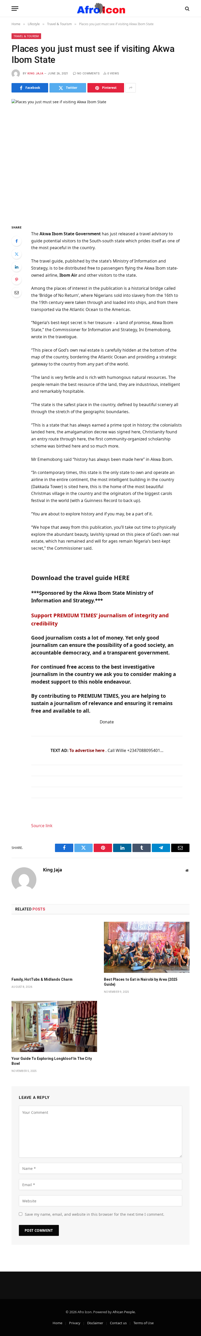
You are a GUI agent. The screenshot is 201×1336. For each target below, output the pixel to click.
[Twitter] (16, 254)
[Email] (16, 292)
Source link (41, 825)
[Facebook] (16, 241)
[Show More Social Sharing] (130, 87)
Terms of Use (143, 1323)
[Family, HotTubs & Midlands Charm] (54, 947)
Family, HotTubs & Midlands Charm (42, 979)
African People (124, 1312)
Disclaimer (95, 1323)
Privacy (74, 1323)
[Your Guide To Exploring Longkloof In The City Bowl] (54, 1026)
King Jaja (35, 73)
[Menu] (15, 8)
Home (57, 1323)
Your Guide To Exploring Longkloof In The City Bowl (52, 1061)
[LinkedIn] (16, 267)
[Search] (186, 8)
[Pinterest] (16, 280)
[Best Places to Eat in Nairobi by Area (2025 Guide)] (146, 947)
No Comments (88, 73)
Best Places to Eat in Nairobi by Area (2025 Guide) (140, 981)
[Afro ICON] (100, 8)
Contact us (118, 1323)
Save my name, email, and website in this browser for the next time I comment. (94, 1214)
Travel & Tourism (26, 36)
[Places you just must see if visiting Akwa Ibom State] (100, 157)
